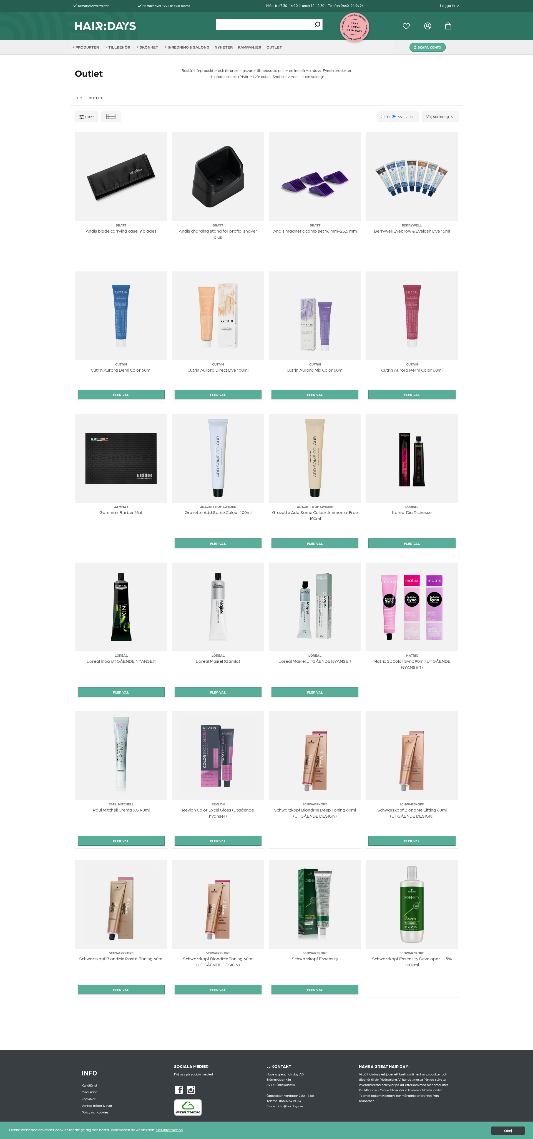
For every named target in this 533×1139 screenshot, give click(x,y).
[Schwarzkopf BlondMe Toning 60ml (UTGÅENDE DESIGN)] (218, 904)
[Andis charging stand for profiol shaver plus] (218, 176)
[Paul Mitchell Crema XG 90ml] (121, 755)
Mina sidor (89, 1092)
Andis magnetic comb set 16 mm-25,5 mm (315, 230)
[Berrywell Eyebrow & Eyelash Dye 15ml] (412, 176)
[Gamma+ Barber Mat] (121, 458)
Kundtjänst (89, 1085)
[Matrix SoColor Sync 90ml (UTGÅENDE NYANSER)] (412, 607)
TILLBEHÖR (119, 47)
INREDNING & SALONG (188, 47)
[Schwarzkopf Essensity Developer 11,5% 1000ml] (412, 904)
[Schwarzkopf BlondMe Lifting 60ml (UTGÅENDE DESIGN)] (412, 755)
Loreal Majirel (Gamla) (218, 661)
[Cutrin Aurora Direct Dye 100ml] (218, 315)
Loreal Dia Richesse (412, 512)
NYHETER (224, 47)
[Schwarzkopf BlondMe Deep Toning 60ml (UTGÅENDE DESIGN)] (315, 755)
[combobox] (440, 116)
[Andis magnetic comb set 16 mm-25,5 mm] (315, 176)
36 (400, 116)
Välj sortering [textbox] (437, 116)
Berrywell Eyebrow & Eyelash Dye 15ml (412, 230)
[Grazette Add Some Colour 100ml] (218, 458)
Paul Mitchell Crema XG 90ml (121, 809)
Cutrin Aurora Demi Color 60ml (121, 369)
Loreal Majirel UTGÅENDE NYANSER (314, 661)
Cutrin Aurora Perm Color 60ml (412, 369)
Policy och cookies (95, 1112)
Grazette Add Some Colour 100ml (218, 512)
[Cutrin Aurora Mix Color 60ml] (315, 315)
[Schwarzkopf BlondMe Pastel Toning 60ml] (121, 904)
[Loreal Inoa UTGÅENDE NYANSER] (121, 607)
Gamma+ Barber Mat (121, 512)
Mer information (169, 1129)
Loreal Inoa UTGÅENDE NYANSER (121, 661)
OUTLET (274, 47)
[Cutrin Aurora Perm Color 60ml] (412, 315)
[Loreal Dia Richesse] (412, 458)
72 (411, 116)
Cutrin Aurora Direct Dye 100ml (217, 369)
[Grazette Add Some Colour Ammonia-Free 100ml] (315, 458)
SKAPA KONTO (429, 47)
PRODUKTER (87, 47)
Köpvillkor (88, 1099)
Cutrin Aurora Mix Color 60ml (314, 369)
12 (388, 116)
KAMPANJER (249, 47)
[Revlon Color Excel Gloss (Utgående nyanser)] (218, 755)
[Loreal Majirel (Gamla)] (218, 607)
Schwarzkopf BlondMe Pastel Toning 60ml (121, 958)
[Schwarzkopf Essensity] (315, 904)
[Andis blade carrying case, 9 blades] (121, 176)
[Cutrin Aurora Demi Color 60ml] (121, 315)
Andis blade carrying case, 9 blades (121, 230)
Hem (78, 98)
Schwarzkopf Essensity (315, 958)
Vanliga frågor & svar (97, 1105)
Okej (508, 1130)
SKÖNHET (149, 47)
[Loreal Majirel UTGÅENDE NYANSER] (315, 607)
